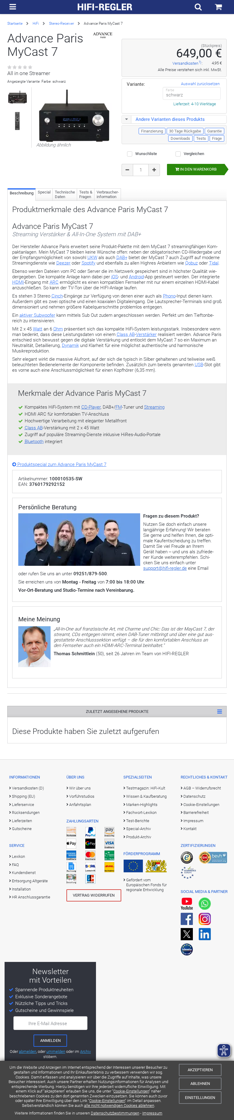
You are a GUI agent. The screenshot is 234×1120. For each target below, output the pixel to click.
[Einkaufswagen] (218, 7)
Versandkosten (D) (28, 788)
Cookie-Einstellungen (131, 1091)
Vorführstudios (81, 796)
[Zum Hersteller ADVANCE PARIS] (102, 35)
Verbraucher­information (108, 194)
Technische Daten (65, 194)
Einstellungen (200, 1097)
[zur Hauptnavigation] (12, 7)
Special (44, 192)
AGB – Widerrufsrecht (202, 788)
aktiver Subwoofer (37, 315)
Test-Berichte (137, 820)
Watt (37, 329)
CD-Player (91, 407)
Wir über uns (80, 788)
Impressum (152, 1113)
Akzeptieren (200, 1070)
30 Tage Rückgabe (185, 131)
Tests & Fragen (85, 194)
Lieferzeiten (22, 820)
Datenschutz (194, 796)
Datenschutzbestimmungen (115, 1113)
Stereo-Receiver (61, 23)
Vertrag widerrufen (94, 895)
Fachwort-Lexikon (141, 812)
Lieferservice (23, 804)
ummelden (55, 1051)
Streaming (154, 407)
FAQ (15, 864)
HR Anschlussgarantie (31, 897)
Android (136, 277)
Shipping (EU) (23, 796)
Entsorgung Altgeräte (30, 881)
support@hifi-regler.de (165, 568)
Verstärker (146, 334)
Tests (201, 138)
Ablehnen (200, 1083)
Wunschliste (146, 153)
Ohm (58, 329)
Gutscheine (22, 828)
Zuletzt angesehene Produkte (117, 711)
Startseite (15, 23)
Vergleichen (194, 153)
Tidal (213, 263)
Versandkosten (185, 63)
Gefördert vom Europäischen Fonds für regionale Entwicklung (146, 885)
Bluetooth (34, 441)
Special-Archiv (138, 828)
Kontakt (190, 828)
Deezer (63, 263)
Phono (169, 296)
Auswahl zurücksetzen (200, 83)
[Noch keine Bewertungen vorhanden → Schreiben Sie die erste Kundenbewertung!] (20, 67)
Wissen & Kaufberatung (146, 796)
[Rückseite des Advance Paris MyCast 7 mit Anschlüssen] (17, 97)
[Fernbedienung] (17, 121)
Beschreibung (22, 193)
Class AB (126, 334)
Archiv (85, 1051)
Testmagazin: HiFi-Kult (145, 788)
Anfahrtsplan (80, 804)
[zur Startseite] (105, 7)
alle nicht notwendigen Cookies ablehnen (119, 1105)
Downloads (180, 138)
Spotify (88, 263)
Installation (21, 889)
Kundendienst (24, 872)
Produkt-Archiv (138, 837)
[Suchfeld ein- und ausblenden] (198, 7)
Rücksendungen (26, 812)
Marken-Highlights (142, 804)
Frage (217, 138)
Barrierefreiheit (196, 812)
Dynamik (70, 345)
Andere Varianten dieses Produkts (170, 119)
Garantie (214, 131)
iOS (114, 277)
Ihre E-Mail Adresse (47, 1023)
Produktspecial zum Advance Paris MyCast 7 (61, 464)
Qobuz (191, 263)
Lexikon (18, 856)
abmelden (27, 1051)
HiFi (36, 23)
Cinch (57, 296)
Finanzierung (152, 131)
